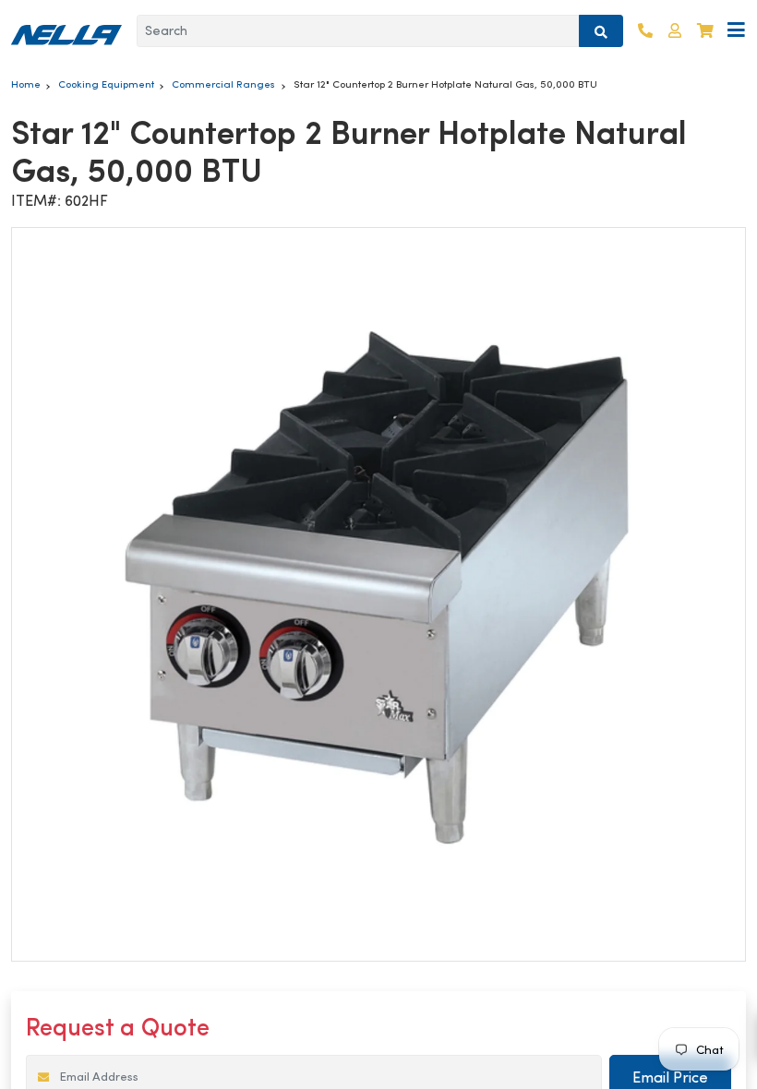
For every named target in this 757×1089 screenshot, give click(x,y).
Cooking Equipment (106, 84)
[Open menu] (736, 31)
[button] (674, 31)
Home (26, 84)
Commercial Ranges (223, 84)
